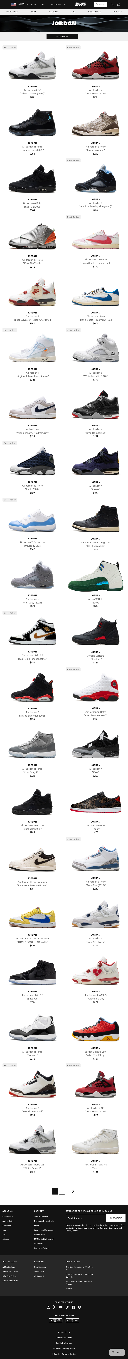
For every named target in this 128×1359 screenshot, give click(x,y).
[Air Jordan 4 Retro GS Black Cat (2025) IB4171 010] (32, 802)
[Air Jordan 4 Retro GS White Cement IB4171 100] (32, 1141)
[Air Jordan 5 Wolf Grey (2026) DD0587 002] (32, 576)
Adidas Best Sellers (10, 1280)
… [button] (67, 1191)
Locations (6, 1225)
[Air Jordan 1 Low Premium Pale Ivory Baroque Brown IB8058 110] (32, 859)
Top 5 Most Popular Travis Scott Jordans (79, 1282)
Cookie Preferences (64, 1342)
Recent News (73, 1261)
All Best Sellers (8, 1267)
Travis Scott (39, 1271)
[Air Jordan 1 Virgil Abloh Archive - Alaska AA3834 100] (32, 349)
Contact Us (39, 1243)
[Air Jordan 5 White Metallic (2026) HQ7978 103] (96, 349)
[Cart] (119, 4)
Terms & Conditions (64, 1337)
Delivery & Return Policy (44, 1220)
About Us (7, 1211)
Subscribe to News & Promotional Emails (89, 1211)
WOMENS (53, 11)
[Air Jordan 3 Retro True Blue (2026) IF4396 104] (96, 858)
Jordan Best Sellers (10, 1271)
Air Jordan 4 (39, 1276)
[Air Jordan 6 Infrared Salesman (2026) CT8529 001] (32, 689)
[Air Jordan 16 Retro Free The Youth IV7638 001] (32, 236)
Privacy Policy (64, 1332)
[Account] (112, 4)
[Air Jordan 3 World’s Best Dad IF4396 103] (32, 1085)
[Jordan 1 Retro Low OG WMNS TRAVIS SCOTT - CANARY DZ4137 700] (32, 915)
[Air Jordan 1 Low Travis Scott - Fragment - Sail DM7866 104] (96, 293)
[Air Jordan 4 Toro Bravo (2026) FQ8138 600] (96, 67)
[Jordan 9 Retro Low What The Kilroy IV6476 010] (96, 1028)
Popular (39, 1261)
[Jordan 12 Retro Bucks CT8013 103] (96, 576)
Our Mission (7, 1216)
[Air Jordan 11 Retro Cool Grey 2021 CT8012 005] (32, 745)
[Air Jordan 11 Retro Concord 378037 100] (32, 1028)
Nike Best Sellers (9, 1276)
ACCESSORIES (94, 11)
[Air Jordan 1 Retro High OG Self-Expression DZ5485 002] (96, 519)
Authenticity (58, 4)
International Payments (43, 1230)
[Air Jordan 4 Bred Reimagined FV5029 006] (96, 406)
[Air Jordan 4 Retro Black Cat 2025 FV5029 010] (32, 180)
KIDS (73, 11)
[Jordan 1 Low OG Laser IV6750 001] (96, 802)
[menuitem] (33, 4)
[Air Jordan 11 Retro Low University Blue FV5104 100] (32, 519)
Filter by (63, 36)
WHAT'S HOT (12, 11)
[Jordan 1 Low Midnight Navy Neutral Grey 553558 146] (32, 406)
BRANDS (117, 11)
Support (39, 1211)
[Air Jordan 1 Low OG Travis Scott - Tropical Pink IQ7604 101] (96, 236)
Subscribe (116, 1218)
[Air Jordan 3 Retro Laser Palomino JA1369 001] (96, 123)
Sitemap (5, 1238)
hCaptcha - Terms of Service (64, 1353)
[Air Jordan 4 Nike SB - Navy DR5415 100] (96, 915)
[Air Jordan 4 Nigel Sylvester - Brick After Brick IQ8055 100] (32, 293)
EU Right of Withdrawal (44, 1238)
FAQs (36, 1225)
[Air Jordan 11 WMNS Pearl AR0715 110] (96, 1141)
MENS (34, 11)
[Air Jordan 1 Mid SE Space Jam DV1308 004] (32, 972)
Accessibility (39, 1234)
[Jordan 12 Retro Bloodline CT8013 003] (96, 632)
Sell (43, 4)
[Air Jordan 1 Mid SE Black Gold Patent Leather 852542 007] (32, 632)
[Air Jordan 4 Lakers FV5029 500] (96, 462)
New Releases (40, 1267)
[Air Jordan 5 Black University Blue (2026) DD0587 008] (96, 179)
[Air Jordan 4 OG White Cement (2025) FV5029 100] (32, 67)
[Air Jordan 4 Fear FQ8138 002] (96, 745)
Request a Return (41, 1248)
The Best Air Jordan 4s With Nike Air (79, 1268)
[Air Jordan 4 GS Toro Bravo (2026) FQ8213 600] (96, 1085)
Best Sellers (9, 1261)
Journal (5, 1230)
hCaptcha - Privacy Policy (64, 1348)
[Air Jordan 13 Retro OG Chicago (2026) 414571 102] (96, 689)
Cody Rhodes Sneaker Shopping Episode (79, 1275)
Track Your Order (41, 1216)
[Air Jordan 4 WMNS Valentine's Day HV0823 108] (96, 972)
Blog (33, 4)
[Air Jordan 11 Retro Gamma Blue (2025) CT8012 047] (32, 123)
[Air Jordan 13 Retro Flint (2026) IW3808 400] (32, 462)
